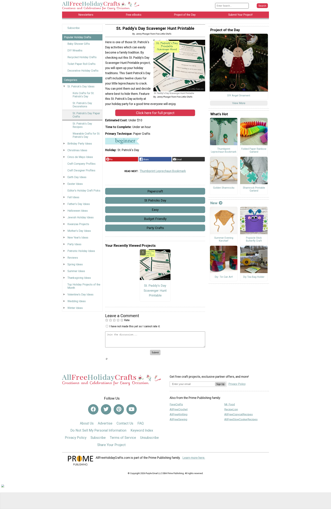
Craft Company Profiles (81, 163)
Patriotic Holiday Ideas (81, 251)
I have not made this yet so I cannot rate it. (134, 326)
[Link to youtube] (131, 409)
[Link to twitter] (106, 409)
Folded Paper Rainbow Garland (253, 150)
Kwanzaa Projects (78, 224)
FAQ (140, 423)
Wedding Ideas (76, 301)
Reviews (72, 257)
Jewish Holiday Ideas (80, 217)
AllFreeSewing (178, 419)
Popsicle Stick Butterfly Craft (254, 239)
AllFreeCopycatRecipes (238, 414)
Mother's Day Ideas (79, 230)
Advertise (105, 423)
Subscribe (73, 28)
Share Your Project (111, 445)
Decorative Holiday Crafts (82, 70)
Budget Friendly (155, 219)
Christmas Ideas (77, 150)
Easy (155, 210)
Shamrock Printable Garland (254, 189)
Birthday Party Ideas (79, 143)
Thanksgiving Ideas (79, 277)
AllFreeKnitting (178, 414)
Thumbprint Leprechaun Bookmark (163, 171)
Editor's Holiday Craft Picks (83, 190)
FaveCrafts (176, 404)
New (213, 203)
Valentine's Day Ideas (80, 294)
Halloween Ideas (77, 210)
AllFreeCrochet (179, 409)
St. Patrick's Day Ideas (80, 86)
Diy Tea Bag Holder (253, 277)
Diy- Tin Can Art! (224, 277)
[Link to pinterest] (119, 409)
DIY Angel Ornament (238, 95)
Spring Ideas (75, 264)
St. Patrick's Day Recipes (82, 125)
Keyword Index (142, 430)
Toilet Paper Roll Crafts (81, 64)
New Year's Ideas (77, 237)
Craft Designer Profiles (81, 170)
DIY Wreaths (74, 50)
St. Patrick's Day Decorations (82, 105)
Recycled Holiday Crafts (82, 57)
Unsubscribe (149, 438)
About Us (87, 423)
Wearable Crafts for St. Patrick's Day (86, 135)
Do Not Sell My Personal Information (98, 430)
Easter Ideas (75, 183)
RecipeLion (231, 409)
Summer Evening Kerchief (223, 239)
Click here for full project (155, 113)
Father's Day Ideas (78, 204)
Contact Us (125, 423)
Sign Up (220, 384)
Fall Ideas (73, 197)
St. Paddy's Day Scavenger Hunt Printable (155, 291)
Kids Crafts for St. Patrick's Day (83, 95)
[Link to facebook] (93, 409)
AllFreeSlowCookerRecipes (241, 419)
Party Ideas (74, 244)
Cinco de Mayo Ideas (80, 157)
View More (238, 103)
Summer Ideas (76, 271)
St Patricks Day (155, 200)
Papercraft (155, 191)
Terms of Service (123, 438)
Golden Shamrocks (223, 188)
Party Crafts (155, 228)
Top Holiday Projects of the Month (83, 286)
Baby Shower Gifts (78, 43)
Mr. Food (229, 404)
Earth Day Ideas (76, 177)
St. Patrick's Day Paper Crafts (86, 115)
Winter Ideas (75, 308)
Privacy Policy (75, 438)
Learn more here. (194, 457)
